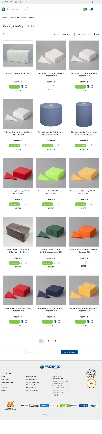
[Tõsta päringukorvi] (22, 86)
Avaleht (3, 17)
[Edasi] (60, 341)
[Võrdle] (25, 86)
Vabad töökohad (6, 385)
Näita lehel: (81, 34)
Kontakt (3, 390)
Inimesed (4, 387)
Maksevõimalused (31, 379)
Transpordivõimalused (33, 382)
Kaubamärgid (5, 379)
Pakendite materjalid (32, 390)
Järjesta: (57, 34)
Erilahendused (30, 385)
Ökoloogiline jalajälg (7, 382)
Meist (3, 376)
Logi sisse (97, 2)
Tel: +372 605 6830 (58, 388)
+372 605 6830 (8, 2)
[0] (84, 9)
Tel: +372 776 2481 (58, 392)
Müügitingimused (31, 376)
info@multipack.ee (23, 2)
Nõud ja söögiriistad (15, 17)
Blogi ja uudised (31, 387)
